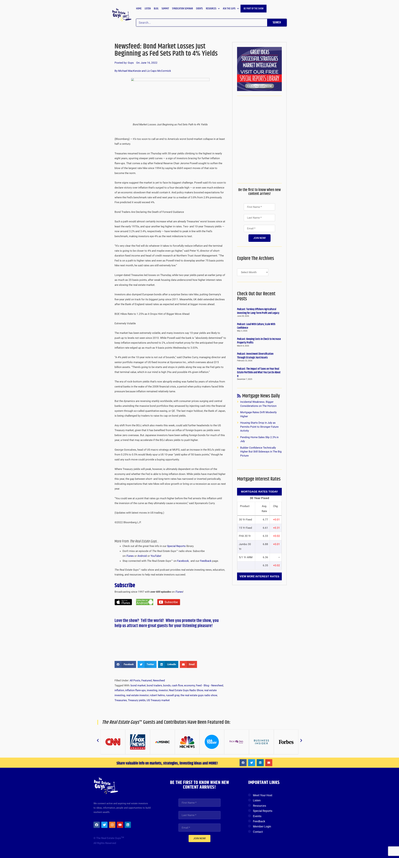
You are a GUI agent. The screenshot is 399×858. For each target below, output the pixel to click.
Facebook (183, 560)
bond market (138, 685)
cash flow (177, 685)
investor (163, 690)
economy (189, 685)
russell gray (172, 695)
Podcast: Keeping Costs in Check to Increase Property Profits (259, 341)
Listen (148, 9)
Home (139, 9)
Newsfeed (159, 680)
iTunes (130, 555)
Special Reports (176, 546)
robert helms (157, 695)
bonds (167, 685)
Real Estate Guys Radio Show (186, 690)
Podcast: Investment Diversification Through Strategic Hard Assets (255, 356)
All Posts (135, 680)
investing (152, 690)
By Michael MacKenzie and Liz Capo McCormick (143, 70)
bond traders (154, 685)
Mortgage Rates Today (259, 491)
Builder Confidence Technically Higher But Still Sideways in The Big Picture (261, 451)
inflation (119, 690)
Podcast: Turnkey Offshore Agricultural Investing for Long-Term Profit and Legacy (258, 311)
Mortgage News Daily (261, 397)
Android (142, 555)
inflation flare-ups (135, 690)
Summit (165, 9)
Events (199, 9)
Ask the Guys (229, 9)
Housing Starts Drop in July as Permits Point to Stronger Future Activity (259, 426)
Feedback (206, 560)
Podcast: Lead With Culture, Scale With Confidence (256, 326)
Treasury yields (137, 700)
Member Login (262, 826)
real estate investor (137, 695)
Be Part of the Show (253, 9)
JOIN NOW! (259, 238)
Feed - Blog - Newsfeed (209, 685)
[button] (125, 664)
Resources (211, 9)
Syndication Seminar (182, 9)
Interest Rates (267, 576)
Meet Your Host (262, 795)
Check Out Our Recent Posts (256, 296)
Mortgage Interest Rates (259, 479)
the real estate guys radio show (198, 695)
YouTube (156, 555)
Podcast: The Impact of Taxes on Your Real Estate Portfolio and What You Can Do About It (259, 372)
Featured (146, 680)
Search (277, 22)
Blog (156, 9)
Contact (258, 831)
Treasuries (121, 700)
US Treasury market (158, 700)
